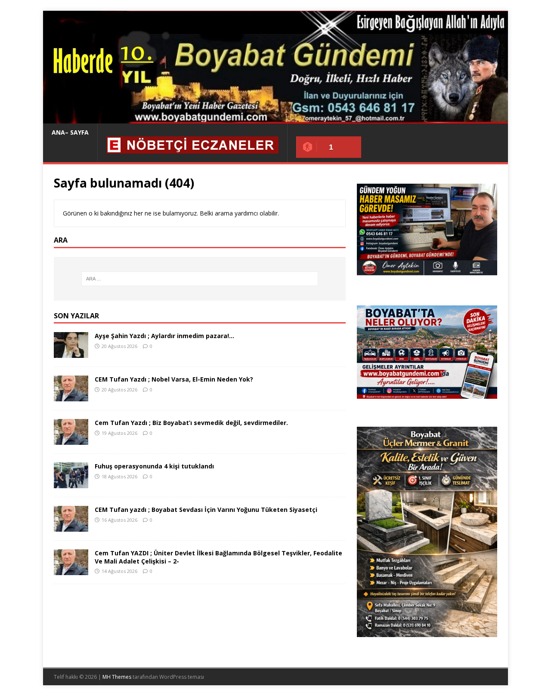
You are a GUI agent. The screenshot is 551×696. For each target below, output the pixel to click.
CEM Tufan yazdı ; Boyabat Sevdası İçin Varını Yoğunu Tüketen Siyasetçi (206, 509)
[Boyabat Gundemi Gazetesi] (275, 118)
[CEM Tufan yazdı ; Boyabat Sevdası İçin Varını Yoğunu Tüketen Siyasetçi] (71, 527)
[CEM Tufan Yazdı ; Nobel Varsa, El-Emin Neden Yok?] (71, 396)
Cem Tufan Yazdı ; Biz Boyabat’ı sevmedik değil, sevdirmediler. (191, 423)
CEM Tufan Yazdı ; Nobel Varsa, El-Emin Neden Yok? (174, 379)
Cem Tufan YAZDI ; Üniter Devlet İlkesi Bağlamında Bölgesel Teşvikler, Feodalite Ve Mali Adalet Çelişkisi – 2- (218, 557)
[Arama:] (199, 278)
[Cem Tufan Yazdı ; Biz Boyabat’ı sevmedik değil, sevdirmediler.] (71, 440)
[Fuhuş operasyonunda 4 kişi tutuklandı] (71, 483)
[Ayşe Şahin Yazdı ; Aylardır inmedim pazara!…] (71, 353)
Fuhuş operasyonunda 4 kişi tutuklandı (154, 466)
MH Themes (116, 677)
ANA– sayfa (70, 132)
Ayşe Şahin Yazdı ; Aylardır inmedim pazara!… (164, 336)
